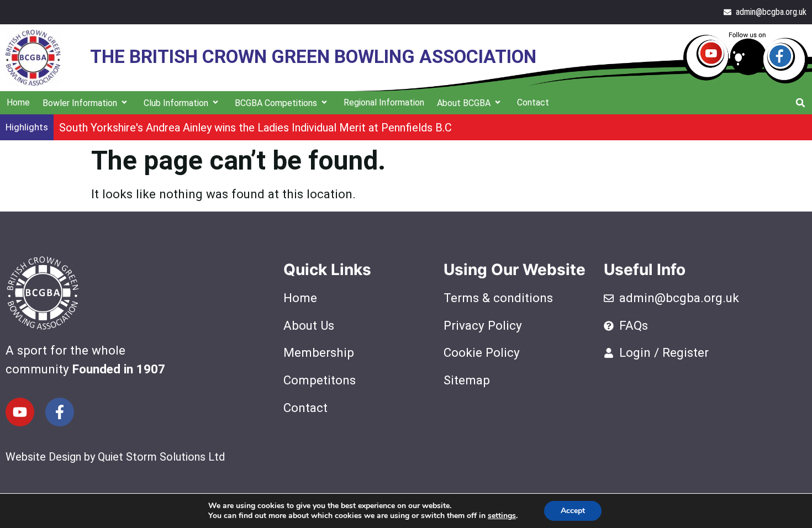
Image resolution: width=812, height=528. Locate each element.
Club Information (176, 103)
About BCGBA (464, 103)
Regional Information (384, 102)
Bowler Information (80, 103)
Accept (573, 510)
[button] (800, 102)
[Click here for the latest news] (745, 58)
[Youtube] (20, 412)
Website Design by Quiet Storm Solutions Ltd (115, 456)
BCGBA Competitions (276, 103)
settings (502, 516)
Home (18, 102)
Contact (533, 102)
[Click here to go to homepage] (33, 58)
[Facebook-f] (59, 412)
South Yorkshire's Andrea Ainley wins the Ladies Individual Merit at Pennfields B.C (255, 127)
